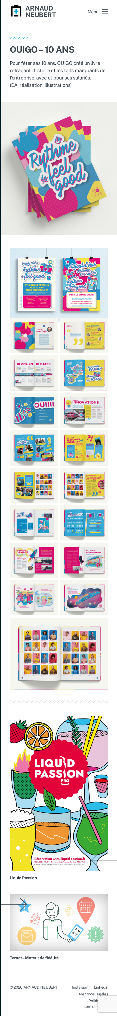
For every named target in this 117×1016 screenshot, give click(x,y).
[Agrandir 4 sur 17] (101, 362)
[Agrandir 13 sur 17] (51, 549)
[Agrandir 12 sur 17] (101, 512)
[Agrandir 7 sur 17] (51, 437)
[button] (98, 12)
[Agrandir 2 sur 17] (101, 325)
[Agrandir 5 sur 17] (51, 400)
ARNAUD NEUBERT (40, 11)
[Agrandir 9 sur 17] (51, 474)
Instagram (81, 987)
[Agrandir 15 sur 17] (51, 587)
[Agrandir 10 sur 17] (101, 474)
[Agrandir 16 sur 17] (101, 587)
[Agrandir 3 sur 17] (51, 362)
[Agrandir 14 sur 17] (101, 549)
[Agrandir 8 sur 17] (101, 437)
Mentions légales (93, 994)
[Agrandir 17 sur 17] (101, 625)
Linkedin (101, 987)
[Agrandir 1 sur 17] (51, 325)
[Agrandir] (101, 255)
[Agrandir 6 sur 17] (101, 400)
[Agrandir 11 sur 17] (51, 512)
